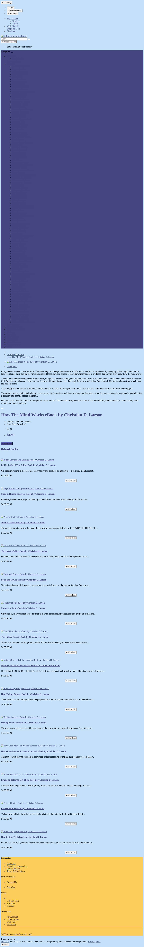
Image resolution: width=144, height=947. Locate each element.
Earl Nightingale (19, 127)
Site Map (11, 887)
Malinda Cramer (19, 248)
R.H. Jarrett (17, 269)
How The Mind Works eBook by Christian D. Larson (30, 357)
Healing (10, 332)
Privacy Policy (13, 868)
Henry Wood (18, 210)
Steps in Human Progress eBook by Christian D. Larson (28, 494)
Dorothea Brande (20, 124)
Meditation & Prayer (16, 329)
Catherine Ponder (20, 89)
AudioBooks (18, 59)
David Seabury (19, 114)
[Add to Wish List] (2, 408)
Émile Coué (17, 140)
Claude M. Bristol (20, 104)
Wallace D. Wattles (20, 314)
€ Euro (10, 8)
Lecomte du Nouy (20, 238)
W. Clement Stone (20, 312)
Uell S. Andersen (20, 304)
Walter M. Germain (21, 319)
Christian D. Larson (21, 102)
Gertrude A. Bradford (22, 183)
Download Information (17, 866)
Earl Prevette (18, 129)
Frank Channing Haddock (24, 175)
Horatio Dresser (19, 213)
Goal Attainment (14, 342)
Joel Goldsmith (19, 221)
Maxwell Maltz (19, 251)
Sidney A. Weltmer (20, 291)
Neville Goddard (19, 256)
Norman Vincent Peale (22, 258)
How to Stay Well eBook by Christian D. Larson (24, 837)
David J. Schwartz (20, 112)
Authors (10, 64)
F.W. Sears (17, 160)
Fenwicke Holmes (20, 162)
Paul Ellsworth (18, 264)
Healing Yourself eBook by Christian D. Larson (23, 722)
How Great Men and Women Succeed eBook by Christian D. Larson (33, 751)
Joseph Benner (18, 226)
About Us (11, 863)
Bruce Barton (18, 84)
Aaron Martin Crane (21, 66)
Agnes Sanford (19, 69)
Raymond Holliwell (21, 276)
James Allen (17, 218)
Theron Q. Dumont (21, 294)
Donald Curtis (18, 122)
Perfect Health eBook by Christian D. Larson (22, 808)
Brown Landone (19, 81)
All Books (11, 56)
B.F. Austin (17, 76)
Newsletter (11, 924)
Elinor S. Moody (19, 132)
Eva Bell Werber (19, 157)
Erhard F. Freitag (19, 147)
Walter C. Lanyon (20, 317)
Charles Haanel (19, 97)
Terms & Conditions (16, 871)
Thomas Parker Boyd (21, 296)
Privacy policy (94, 941)
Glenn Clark (17, 185)
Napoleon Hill (18, 253)
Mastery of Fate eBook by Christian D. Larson (23, 608)
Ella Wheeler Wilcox (21, 137)
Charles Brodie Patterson (23, 91)
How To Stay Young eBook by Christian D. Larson (25, 694)
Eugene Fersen (19, 155)
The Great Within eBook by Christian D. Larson (24, 551)
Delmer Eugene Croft (22, 119)
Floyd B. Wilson (19, 167)
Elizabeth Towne (19, 134)
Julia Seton (17, 233)
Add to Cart (7, 444)
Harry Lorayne (19, 200)
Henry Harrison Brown (22, 205)
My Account (12, 917)
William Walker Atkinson (23, 322)
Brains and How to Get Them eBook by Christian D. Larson (30, 780)
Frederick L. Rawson (21, 177)
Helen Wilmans (19, 203)
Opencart (5, 941)
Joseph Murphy (19, 231)
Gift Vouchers (13, 901)
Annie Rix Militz (19, 71)
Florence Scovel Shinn (22, 165)
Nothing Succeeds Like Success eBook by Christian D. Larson (30, 665)
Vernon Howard (19, 309)
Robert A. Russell (20, 281)
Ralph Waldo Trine (20, 271)
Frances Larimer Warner (23, 170)
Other (9, 347)
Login (15, 23)
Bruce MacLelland (20, 86)
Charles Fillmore (19, 94)
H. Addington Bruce (21, 190)
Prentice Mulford (19, 266)
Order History (13, 919)
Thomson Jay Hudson (22, 301)
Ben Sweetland (19, 79)
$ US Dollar (12, 14)
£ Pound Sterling (14, 11)
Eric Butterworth (19, 150)
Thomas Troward (20, 299)
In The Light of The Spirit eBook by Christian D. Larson (28, 465)
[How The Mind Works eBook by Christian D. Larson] (32, 362)
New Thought (13, 337)
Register (16, 21)
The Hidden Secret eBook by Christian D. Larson (24, 637)
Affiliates (11, 903)
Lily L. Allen (18, 246)
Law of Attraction (14, 327)
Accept (5, 944)
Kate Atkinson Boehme (22, 236)
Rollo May (17, 286)
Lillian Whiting (19, 243)
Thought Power (14, 344)
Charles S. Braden (20, 99)
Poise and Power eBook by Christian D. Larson (23, 580)
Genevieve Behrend (21, 180)
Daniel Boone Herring (22, 109)
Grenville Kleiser (20, 188)
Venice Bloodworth (21, 307)
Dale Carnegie (18, 107)
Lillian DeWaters (19, 241)
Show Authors (13, 324)
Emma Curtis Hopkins (22, 142)
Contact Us (12, 882)
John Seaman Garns (21, 223)
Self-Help (11, 334)
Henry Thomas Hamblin (23, 208)
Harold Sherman (19, 195)
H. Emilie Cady (19, 193)
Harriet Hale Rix (19, 198)
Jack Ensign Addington (22, 215)
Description (12, 366)
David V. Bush (19, 117)
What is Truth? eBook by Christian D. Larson (23, 522)
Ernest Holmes (18, 152)
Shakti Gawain (19, 289)
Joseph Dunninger (20, 228)
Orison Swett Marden (22, 261)
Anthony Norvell (20, 74)
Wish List (11, 922)
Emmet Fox (17, 145)
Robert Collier (18, 284)
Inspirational (12, 339)
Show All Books (14, 61)
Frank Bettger (18, 172)
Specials (10, 906)
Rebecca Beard (19, 279)
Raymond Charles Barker (23, 274)
